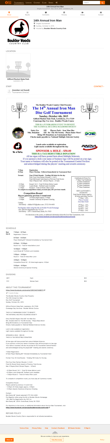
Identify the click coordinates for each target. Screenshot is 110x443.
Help (46, 428)
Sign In (88, 428)
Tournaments (19, 3)
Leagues (29, 3)
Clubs (44, 3)
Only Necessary (57, 440)
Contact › (99, 86)
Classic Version (75, 428)
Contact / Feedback (58, 428)
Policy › (102, 440)
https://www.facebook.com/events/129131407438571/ (25, 290)
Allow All (9, 440)
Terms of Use (24, 428)
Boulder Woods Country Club (55, 28)
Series (51, 3)
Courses (37, 3)
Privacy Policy (36, 428)
